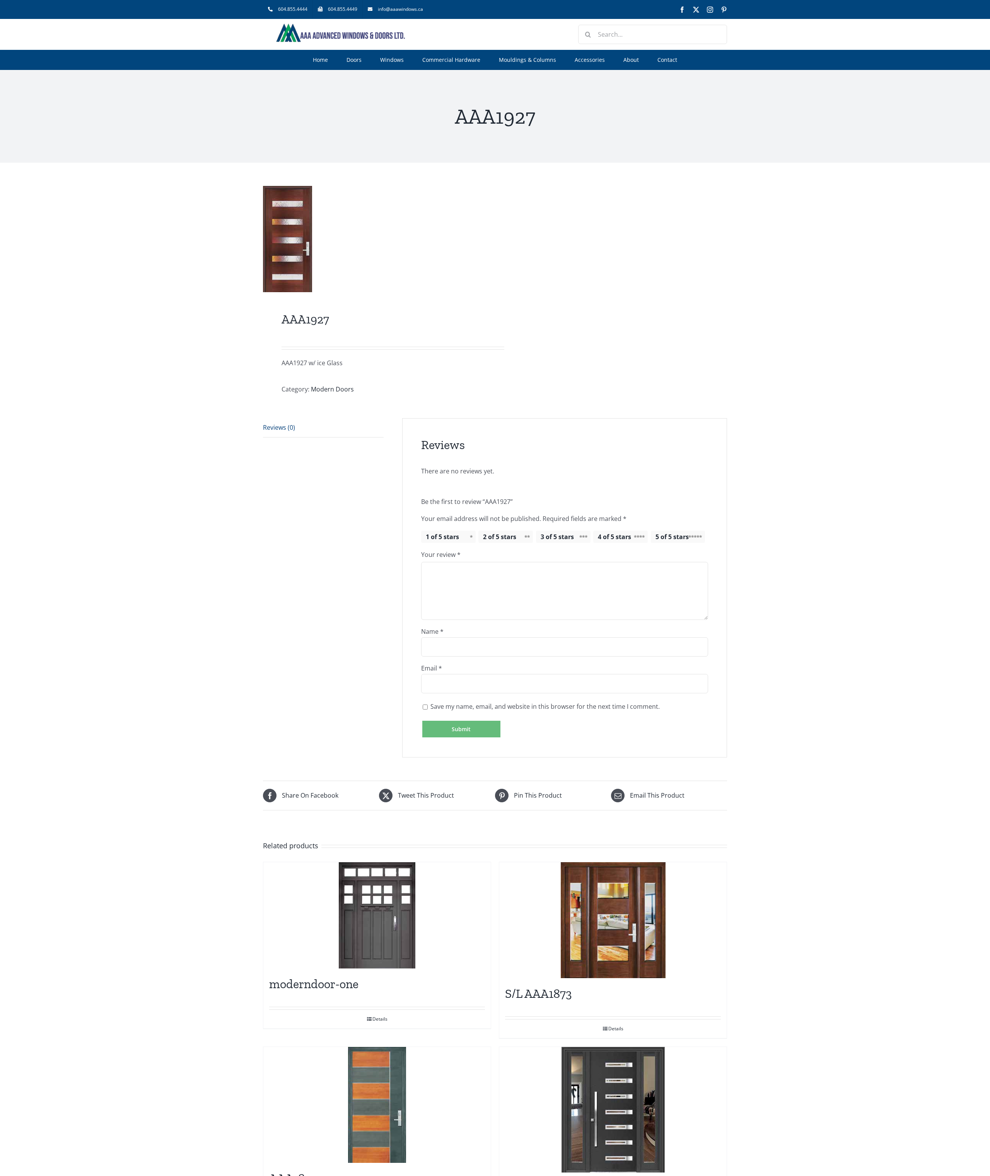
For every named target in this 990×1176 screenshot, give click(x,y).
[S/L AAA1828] (613, 1110)
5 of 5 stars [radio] (672, 537)
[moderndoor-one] (377, 915)
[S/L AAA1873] (613, 920)
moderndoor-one (313, 984)
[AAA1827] (377, 1105)
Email (431, 668)
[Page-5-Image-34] (374, 239)
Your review (441, 554)
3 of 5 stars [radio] (557, 537)
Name (432, 631)
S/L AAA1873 (538, 993)
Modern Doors (332, 389)
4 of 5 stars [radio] (614, 537)
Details (379, 1019)
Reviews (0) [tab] (279, 427)
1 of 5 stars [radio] (442, 537)
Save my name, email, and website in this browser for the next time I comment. (545, 706)
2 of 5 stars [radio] (499, 537)
